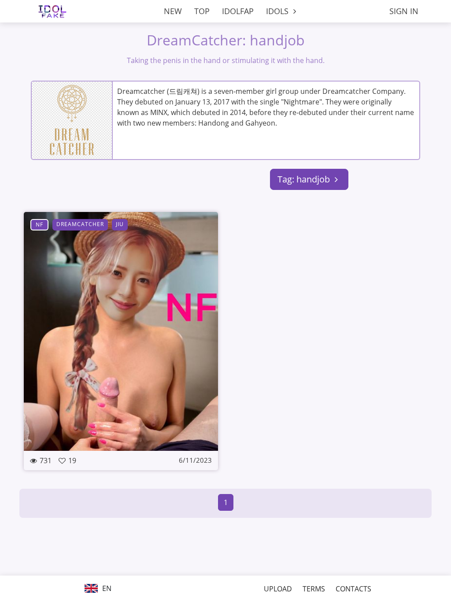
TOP (202, 11)
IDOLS (278, 11)
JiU (120, 224)
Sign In (403, 11)
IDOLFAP (238, 11)
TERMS (314, 589)
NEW (173, 11)
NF (39, 224)
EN (105, 588)
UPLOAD (278, 589)
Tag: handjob (304, 179)
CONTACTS (353, 589)
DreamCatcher (80, 224)
